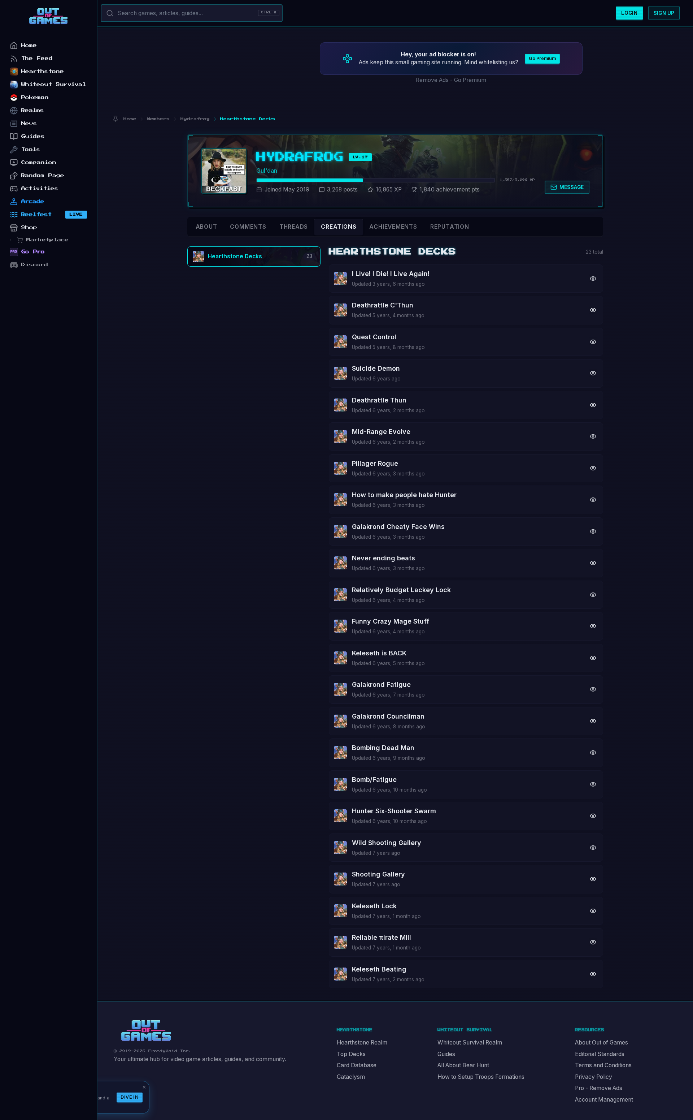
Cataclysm (351, 1076)
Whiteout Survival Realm (469, 1042)
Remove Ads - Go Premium (451, 80)
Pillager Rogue (375, 463)
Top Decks (351, 1054)
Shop (29, 227)
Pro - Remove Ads (598, 1088)
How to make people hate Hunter (404, 495)
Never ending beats (383, 558)
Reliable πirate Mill (381, 937)
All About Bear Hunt (463, 1065)
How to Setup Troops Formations (480, 1076)
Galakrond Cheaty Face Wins (398, 526)
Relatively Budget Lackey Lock (401, 590)
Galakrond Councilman (388, 716)
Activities (39, 188)
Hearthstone (42, 71)
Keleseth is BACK (379, 653)
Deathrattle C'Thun (382, 305)
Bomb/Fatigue (374, 779)
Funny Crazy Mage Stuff (390, 621)
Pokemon (35, 97)
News (29, 123)
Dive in (130, 1097)
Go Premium (542, 58)
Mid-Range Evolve (381, 431)
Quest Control (374, 337)
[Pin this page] (115, 119)
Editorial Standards (599, 1054)
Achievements (393, 226)
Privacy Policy (593, 1076)
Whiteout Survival (53, 84)
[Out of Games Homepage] (146, 1030)
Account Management (604, 1099)
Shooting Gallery (378, 874)
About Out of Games (601, 1042)
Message (571, 187)
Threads (293, 226)
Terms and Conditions (603, 1065)
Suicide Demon (376, 368)
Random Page (42, 175)
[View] (593, 278)
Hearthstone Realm (362, 1042)
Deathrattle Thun (379, 400)
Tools (30, 149)
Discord (34, 265)
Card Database (356, 1065)
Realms (32, 110)
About (206, 226)
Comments (248, 226)
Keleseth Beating (379, 969)
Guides (446, 1054)
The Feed (37, 58)
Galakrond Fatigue (381, 684)
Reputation (449, 226)
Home (29, 45)
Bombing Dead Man (383, 747)
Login (629, 13)
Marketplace (47, 240)
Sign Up (664, 13)
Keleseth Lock (374, 906)
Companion (38, 162)
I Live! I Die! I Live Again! (391, 273)
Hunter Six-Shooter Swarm (394, 811)
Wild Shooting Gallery (386, 843)
